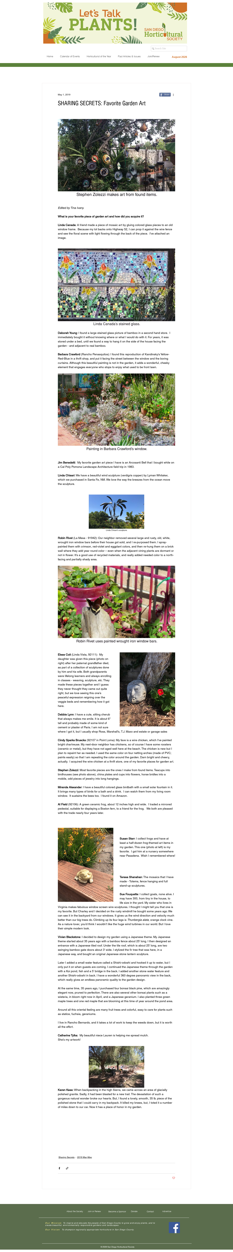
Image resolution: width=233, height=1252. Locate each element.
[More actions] (173, 95)
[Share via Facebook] (59, 1168)
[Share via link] (67, 1168)
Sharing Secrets (66, 1157)
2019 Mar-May (84, 1157)
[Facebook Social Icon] (174, 1227)
